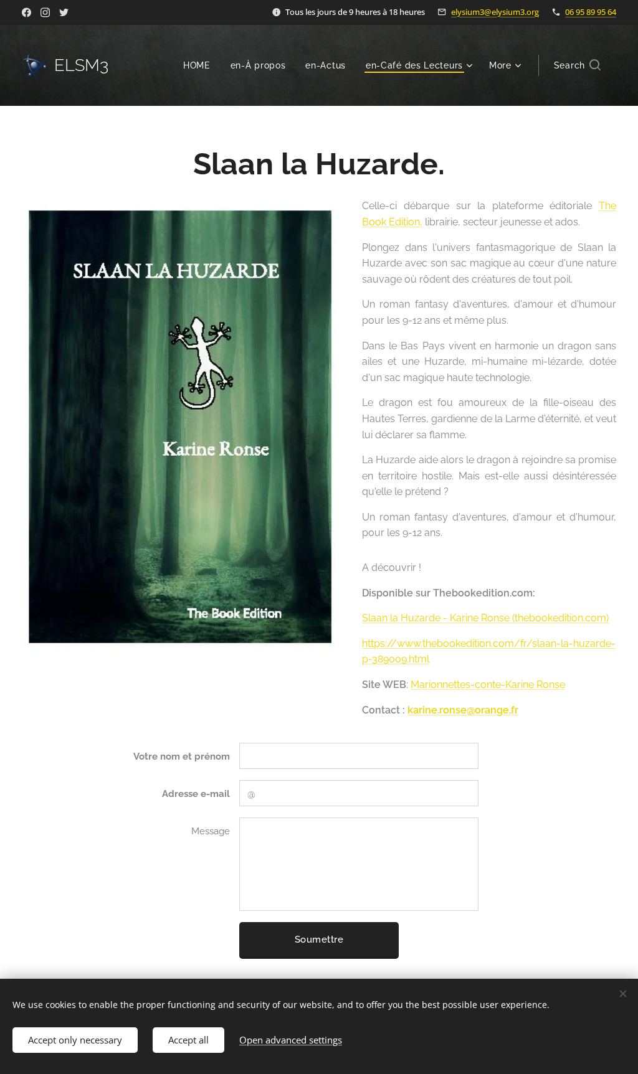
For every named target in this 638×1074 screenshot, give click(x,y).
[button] (577, 65)
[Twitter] (64, 12)
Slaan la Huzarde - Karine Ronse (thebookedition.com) (485, 618)
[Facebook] (26, 12)
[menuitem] (200, 65)
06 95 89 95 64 (590, 11)
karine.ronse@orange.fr (462, 710)
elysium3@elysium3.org (495, 11)
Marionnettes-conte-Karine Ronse (488, 684)
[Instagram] (45, 12)
